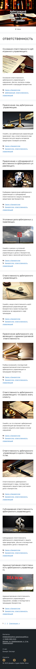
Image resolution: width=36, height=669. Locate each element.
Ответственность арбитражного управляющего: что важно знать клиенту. (18, 394)
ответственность (22, 93)
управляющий (8, 95)
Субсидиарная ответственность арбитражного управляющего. (18, 510)
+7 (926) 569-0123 (9, 639)
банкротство (9, 149)
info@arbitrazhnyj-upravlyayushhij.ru (15, 637)
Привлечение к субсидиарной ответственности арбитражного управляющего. (18, 163)
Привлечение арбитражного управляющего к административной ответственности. (18, 336)
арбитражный (10, 93)
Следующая (14, 623)
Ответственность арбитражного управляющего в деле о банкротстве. (18, 453)
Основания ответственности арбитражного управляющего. (18, 50)
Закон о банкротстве (12, 90)
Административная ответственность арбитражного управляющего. (18, 567)
